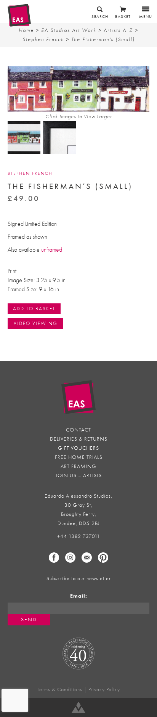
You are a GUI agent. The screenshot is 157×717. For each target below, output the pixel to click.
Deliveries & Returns (78, 439)
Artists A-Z (118, 30)
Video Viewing (36, 323)
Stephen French (43, 39)
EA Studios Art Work (68, 30)
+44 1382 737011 (78, 536)
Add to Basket (34, 308)
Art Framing (78, 466)
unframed (51, 249)
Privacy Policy (104, 689)
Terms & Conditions (59, 689)
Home (26, 30)
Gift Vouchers (78, 448)
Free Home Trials (79, 457)
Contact (78, 430)
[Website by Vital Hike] (78, 707)
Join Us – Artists (79, 475)
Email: (78, 596)
